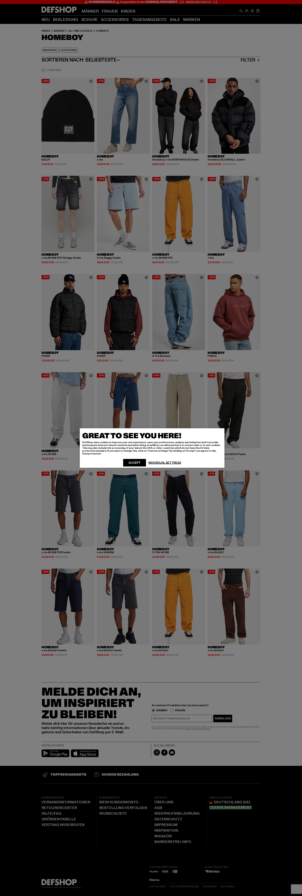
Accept (135, 463)
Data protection (91, 453)
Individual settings (164, 463)
